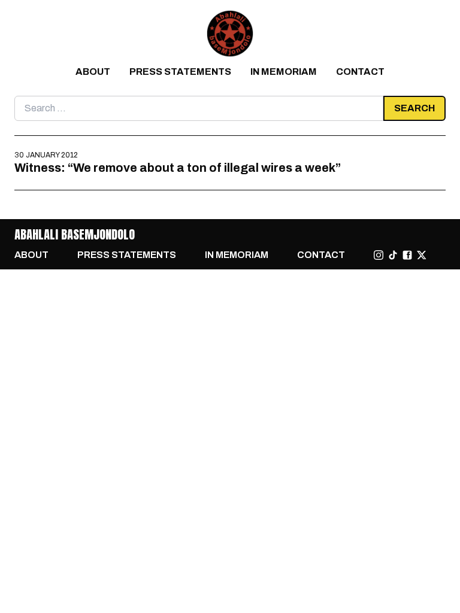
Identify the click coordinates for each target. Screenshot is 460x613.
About (92, 71)
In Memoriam (283, 71)
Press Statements (180, 71)
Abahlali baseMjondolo (74, 234)
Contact (360, 71)
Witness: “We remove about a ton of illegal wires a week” (177, 168)
